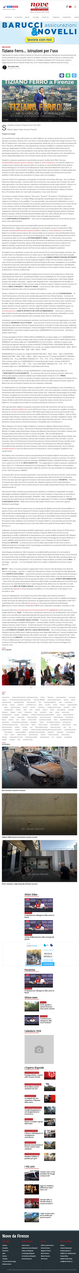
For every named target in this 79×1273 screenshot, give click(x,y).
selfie (25, 710)
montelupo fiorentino (66, 719)
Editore (62, 1245)
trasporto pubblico (20, 732)
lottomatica (28, 712)
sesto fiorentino (54, 724)
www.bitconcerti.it (9, 311)
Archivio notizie (6, 1264)
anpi (19, 739)
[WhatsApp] (68, 75)
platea (52, 710)
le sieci (13, 717)
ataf (31, 727)
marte (20, 712)
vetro (30, 710)
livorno (23, 719)
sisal (35, 712)
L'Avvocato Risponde (27, 1251)
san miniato (5, 722)
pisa (17, 719)
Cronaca (8, 17)
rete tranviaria (70, 732)
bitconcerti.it (33, 603)
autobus (24, 727)
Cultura (36, 17)
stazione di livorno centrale (10, 724)
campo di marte (21, 734)
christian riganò (15, 707)
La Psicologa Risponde (28, 1253)
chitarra (62, 705)
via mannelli (68, 737)
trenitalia (71, 710)
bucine (4, 719)
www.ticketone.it (48, 162)
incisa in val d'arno (45, 717)
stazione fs (43, 712)
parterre (43, 734)
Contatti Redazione (66, 1248)
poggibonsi (25, 715)
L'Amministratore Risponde (29, 1248)
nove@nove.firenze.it (66, 1261)
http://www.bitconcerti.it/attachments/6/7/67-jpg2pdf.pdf (35, 610)
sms (70, 727)
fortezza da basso (53, 734)
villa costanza (8, 732)
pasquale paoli (8, 710)
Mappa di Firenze (46, 1251)
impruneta (50, 732)
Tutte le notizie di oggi (9, 1261)
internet (18, 710)
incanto (12, 705)
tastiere (25, 707)
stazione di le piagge (45, 719)
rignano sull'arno (32, 717)
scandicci (25, 729)
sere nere (4, 705)
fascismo (12, 739)
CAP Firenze (44, 1259)
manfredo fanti (31, 702)
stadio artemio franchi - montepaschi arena (25, 697)
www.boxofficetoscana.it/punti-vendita (17, 162)
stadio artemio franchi (54, 700)
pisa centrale (67, 722)
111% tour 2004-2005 (39, 700)
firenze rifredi (32, 719)
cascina (41, 722)
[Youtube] (70, 6)
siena (50, 712)
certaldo (16, 715)
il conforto (20, 705)
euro (64, 727)
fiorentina (50, 697)
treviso (12, 734)
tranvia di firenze (7, 729)
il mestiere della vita (50, 702)
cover (60, 702)
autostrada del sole (70, 729)
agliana (17, 727)
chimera (13, 712)
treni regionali (61, 710)
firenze (43, 697)
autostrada (60, 732)
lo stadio (47, 705)
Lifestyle (45, 17)
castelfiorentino (6, 715)
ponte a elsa (65, 712)
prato (74, 707)
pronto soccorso (44, 737)
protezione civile (27, 739)
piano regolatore (61, 697)
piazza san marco (55, 727)
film (40, 702)
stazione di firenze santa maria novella (42, 715)
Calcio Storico (25, 1245)
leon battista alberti (31, 737)
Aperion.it (17, 589)
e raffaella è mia (31, 705)
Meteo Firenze (45, 1253)
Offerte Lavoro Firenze (47, 1245)
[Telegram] (74, 75)
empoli (57, 712)
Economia (18, 17)
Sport (27, 17)
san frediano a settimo (53, 722)
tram (5, 734)
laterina (11, 719)
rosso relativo (68, 702)
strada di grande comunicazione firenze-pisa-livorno (46, 729)
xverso (40, 705)
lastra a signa (25, 724)
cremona (17, 729)
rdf (53, 737)
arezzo (59, 715)
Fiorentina (67, 17)
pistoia (34, 724)
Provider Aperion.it (65, 1251)
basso (6, 707)
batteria (32, 707)
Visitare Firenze (45, 1248)
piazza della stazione (41, 727)
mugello (4, 739)
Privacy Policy (64, 1256)
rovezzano (5, 712)
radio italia (41, 707)
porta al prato (65, 734)
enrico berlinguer (19, 702)
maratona (67, 707)
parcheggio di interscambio (37, 732)
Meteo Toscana (45, 1256)
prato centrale (66, 724)
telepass (4, 737)
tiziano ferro (5, 697)
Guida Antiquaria (27, 1259)
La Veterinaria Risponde (29, 1256)
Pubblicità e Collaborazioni (68, 1253)
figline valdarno (58, 717)
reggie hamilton (72, 705)
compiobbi (5, 717)
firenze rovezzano (68, 715)
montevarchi (69, 717)
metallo (37, 710)
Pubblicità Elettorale (66, 1259)
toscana (66, 700)
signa (55, 719)
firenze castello (42, 724)
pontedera (34, 722)
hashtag (59, 737)
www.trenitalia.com (19, 409)
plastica (45, 710)
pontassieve (20, 717)
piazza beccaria (33, 734)
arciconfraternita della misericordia (20, 700)
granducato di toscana (54, 707)
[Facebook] (67, 6)
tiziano (55, 705)
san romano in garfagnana (20, 722)
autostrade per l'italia (16, 737)
